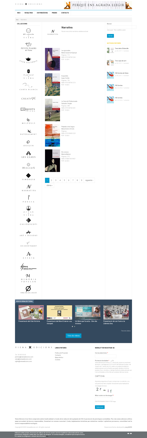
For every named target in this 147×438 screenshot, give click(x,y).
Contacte (65, 13)
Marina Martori (66, 154)
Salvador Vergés (66, 103)
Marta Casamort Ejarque (69, 53)
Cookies (57, 359)
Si (113, 360)
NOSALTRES (29, 13)
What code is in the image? (104, 395)
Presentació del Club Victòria (29, 321)
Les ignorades (65, 50)
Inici (18, 13)
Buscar (109, 24)
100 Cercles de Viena (121, 73)
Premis (54, 13)
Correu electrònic (101, 353)
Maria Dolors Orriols (67, 129)
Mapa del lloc (59, 357)
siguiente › (89, 180)
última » (49, 185)
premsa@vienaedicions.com (24, 357)
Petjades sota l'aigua (67, 126)
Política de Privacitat (61, 353)
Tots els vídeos (73, 336)
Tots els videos (125, 331)
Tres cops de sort (120, 61)
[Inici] (28, 4)
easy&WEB (128, 427)
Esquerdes (64, 76)
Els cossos (65, 152)
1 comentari (126, 51)
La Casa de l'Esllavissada (69, 101)
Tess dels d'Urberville (121, 48)
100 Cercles (118, 85)
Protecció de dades (102, 360)
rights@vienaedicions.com (23, 361)
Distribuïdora (42, 13)
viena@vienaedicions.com (23, 359)
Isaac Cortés (65, 78)
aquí (47, 436)
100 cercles (118, 98)
